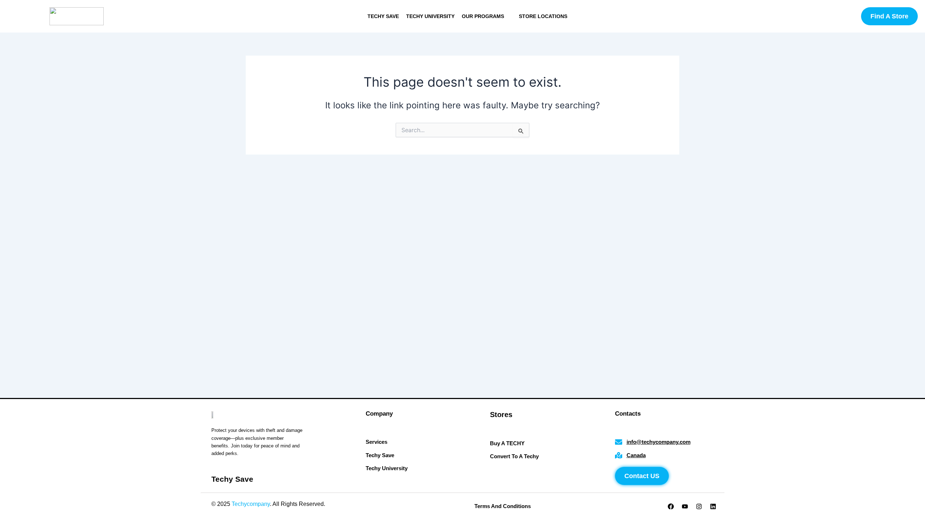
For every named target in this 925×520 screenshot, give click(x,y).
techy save (383, 16)
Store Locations (543, 16)
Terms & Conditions (392, 504)
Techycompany (251, 504)
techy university (430, 16)
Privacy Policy (345, 504)
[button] (486, 16)
